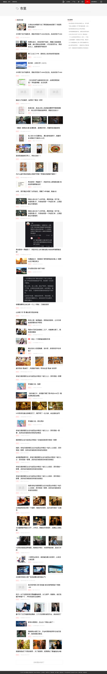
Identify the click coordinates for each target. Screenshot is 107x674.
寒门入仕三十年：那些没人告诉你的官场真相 (43, 54)
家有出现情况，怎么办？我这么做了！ (41, 622)
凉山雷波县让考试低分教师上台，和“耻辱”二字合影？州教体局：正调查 (80, 23)
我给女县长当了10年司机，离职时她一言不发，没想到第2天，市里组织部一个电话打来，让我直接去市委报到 (45, 201)
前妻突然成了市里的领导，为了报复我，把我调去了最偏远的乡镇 (38, 651)
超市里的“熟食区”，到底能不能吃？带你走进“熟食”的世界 (36, 368)
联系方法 (48, 672)
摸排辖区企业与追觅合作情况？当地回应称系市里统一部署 (36, 440)
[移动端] (64, 1)
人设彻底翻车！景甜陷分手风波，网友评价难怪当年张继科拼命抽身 (80, 39)
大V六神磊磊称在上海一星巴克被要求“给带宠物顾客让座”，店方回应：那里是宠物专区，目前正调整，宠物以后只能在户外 (80, 42)
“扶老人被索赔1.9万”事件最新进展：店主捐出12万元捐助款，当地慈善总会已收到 (80, 26)
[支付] (79, 1)
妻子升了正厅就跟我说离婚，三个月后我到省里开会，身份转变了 (38, 614)
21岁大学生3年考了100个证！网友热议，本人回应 (80, 34)
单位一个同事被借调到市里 (40, 339)
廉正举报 (80, 672)
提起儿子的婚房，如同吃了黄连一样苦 (29, 100)
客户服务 (57, 672)
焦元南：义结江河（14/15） (37, 63)
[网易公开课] (68, 1)
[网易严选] (74, 1)
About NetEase (37, 672)
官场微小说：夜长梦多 (36, 421)
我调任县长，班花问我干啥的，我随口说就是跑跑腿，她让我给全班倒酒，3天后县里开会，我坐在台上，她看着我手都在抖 (45, 44)
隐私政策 (61, 672)
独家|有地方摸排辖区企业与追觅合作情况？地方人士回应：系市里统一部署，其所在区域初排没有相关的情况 (44, 488)
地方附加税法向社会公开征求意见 (77, 28)
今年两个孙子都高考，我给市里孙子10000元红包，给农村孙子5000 (39, 34)
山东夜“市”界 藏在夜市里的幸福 (27, 312)
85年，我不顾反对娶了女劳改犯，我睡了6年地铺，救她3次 (36, 191)
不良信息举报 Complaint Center (71, 672)
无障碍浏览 (14, 1)
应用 (9, 1)
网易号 (29, 29)
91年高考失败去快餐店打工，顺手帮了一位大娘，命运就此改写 (38, 413)
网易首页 (5, 1)
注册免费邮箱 (94, 1)
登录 (87, 1)
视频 (30, 342)
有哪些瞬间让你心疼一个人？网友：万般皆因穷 (32, 304)
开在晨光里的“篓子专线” (36, 268)
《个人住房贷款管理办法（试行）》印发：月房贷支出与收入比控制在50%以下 (80, 37)
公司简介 (43, 672)
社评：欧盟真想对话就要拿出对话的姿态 (78, 48)
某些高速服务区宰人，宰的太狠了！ (28, 156)
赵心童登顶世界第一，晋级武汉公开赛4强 (79, 45)
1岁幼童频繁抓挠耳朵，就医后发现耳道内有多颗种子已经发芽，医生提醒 (80, 31)
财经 (17, 481)
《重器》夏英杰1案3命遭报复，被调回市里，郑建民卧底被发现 (38, 128)
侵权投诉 (85, 672)
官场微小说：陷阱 (34, 384)
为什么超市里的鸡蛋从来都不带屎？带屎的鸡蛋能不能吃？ (36, 174)
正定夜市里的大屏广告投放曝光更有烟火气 (31, 577)
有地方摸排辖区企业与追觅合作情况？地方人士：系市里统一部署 (38, 376)
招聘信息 (52, 672)
